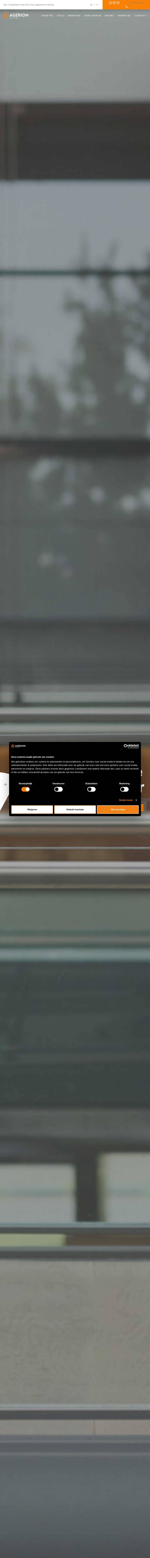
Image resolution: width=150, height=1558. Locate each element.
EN (97, 4)
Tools (61, 15)
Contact (140, 15)
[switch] (58, 789)
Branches (74, 15)
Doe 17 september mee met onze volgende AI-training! (29, 5)
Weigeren (32, 809)
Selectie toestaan (75, 809)
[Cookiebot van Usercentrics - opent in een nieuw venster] (126, 746)
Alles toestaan (118, 809)
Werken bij (124, 15)
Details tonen (126, 800)
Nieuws (109, 15)
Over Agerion (92, 15)
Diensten (47, 15)
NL (91, 4)
